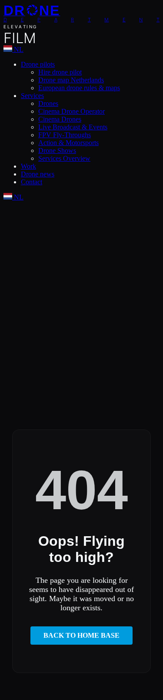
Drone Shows (57, 150)
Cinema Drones (59, 119)
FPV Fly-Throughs (64, 135)
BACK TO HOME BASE (81, 635)
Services (32, 95)
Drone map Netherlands (71, 80)
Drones (48, 103)
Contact (31, 182)
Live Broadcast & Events (72, 127)
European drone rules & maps (79, 87)
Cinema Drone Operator (71, 111)
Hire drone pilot (60, 72)
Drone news (37, 174)
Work (28, 166)
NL (17, 49)
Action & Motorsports (68, 142)
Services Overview (64, 158)
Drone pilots (38, 64)
